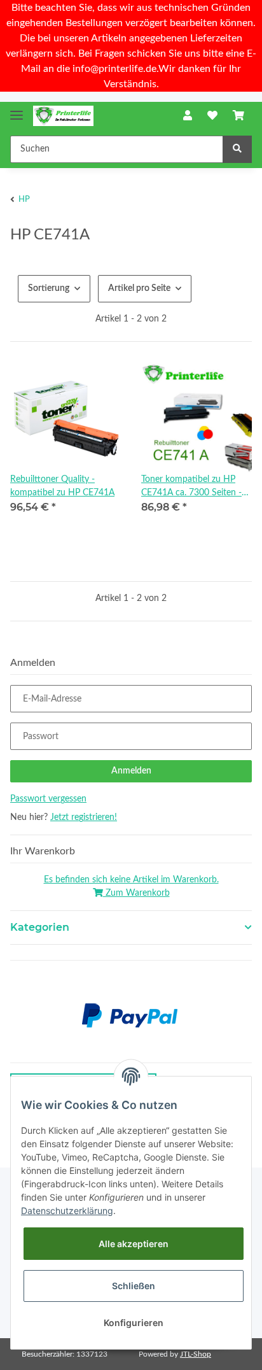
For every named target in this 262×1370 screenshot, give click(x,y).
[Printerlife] (63, 116)
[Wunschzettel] (212, 116)
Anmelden (131, 770)
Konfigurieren (133, 1322)
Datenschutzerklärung (67, 1210)
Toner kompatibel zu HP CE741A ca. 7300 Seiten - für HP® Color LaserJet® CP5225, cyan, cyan (191, 487)
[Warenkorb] (238, 116)
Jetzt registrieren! (83, 817)
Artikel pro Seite (139, 288)
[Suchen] (237, 149)
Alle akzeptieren (134, 1243)
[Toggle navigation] (16, 110)
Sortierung (48, 288)
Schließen (133, 1285)
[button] (188, 116)
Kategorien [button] (39, 927)
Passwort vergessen (48, 798)
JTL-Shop (195, 1354)
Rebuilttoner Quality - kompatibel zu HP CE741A (62, 486)
